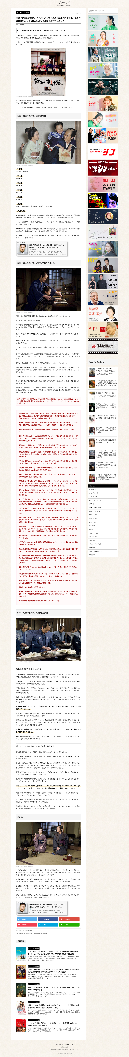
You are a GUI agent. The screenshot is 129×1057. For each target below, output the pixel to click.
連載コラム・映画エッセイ (96, 500)
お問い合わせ (61, 1049)
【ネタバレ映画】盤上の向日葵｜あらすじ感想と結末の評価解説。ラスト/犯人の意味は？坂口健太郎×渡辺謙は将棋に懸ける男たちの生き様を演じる (106, 383)
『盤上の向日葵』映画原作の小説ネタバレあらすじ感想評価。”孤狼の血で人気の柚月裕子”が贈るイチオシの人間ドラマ (106, 418)
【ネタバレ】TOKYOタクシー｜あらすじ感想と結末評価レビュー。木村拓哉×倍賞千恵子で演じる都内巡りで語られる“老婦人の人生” (106, 477)
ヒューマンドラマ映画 (27, 930)
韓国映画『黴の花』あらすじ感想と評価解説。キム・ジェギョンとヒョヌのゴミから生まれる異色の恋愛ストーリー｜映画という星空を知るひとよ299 (106, 395)
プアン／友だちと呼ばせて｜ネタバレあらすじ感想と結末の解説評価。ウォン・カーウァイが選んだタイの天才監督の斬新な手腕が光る (53, 953)
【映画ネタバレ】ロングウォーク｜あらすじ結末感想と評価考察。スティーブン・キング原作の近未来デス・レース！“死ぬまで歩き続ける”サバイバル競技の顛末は (106, 371)
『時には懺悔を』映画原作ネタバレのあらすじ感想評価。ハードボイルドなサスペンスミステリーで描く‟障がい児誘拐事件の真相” (106, 465)
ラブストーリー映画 (94, 511)
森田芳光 (45, 933)
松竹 (35, 933)
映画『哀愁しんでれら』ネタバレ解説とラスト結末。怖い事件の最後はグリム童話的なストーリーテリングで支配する (106, 430)
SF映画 (91, 529)
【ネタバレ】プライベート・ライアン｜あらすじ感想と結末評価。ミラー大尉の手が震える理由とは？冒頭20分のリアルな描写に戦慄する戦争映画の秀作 (106, 454)
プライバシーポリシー (72, 1049)
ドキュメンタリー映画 (95, 544)
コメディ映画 (92, 522)
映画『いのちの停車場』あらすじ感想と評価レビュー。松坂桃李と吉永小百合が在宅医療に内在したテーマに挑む (53, 1006)
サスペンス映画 (93, 518)
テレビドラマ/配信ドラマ (95, 551)
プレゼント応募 (93, 496)
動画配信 (91, 504)
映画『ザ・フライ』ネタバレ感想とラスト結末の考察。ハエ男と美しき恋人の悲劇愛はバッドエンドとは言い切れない (106, 406)
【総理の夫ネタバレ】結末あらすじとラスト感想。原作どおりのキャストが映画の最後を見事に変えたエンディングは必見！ (53, 971)
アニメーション (93, 536)
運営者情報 (92, 555)
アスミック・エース (28, 933)
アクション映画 (93, 514)
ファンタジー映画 (93, 533)
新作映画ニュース (93, 489)
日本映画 (21, 933)
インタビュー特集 (93, 493)
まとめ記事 (92, 547)
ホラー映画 (92, 525)
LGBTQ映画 (92, 540)
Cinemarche (64, 3)
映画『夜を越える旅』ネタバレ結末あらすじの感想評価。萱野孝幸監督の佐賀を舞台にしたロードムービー (106, 441)
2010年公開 (39, 933)
